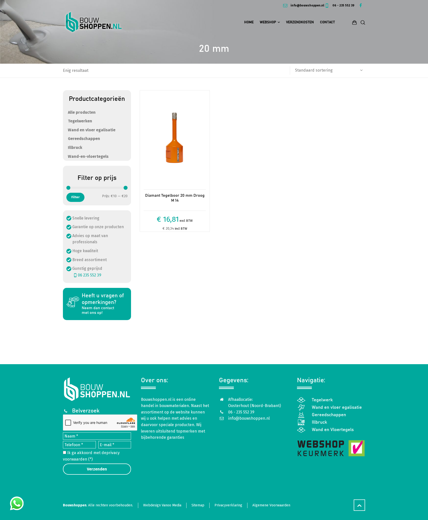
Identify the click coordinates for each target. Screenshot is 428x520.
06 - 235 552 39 (343, 5)
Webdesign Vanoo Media (162, 505)
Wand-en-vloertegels (88, 156)
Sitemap (197, 505)
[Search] (362, 22)
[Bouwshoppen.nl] (94, 22)
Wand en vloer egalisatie (91, 130)
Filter (75, 197)
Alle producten (82, 112)
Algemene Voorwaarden (271, 505)
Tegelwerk (322, 400)
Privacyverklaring (228, 505)
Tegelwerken (80, 121)
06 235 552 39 (89, 275)
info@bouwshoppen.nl (307, 5)
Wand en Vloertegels (333, 430)
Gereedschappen (84, 138)
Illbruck (75, 147)
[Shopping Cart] (354, 22)
